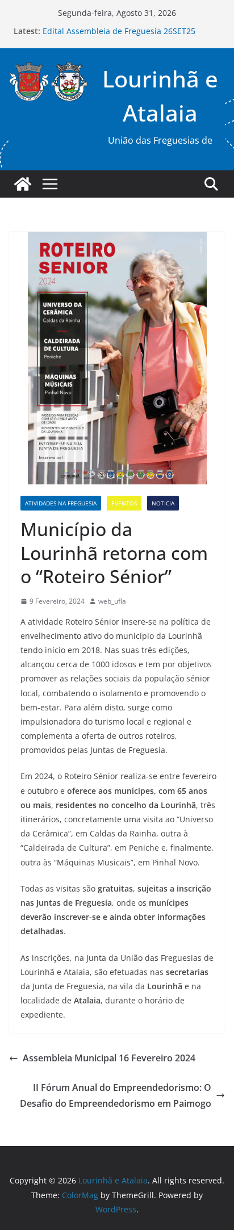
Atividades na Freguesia (61, 503)
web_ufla (112, 601)
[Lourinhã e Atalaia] (22, 184)
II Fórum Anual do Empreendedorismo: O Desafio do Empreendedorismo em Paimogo (115, 1095)
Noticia (163, 503)
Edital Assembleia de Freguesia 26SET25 (119, 31)
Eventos (124, 503)
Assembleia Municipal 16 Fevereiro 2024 (109, 1058)
